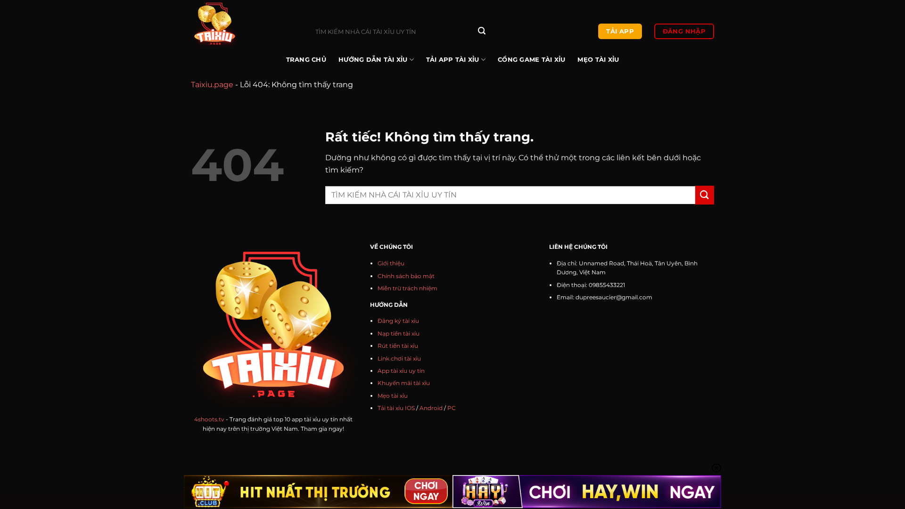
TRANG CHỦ (306, 59)
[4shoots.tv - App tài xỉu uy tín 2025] (243, 24)
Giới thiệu (391, 263)
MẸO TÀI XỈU (598, 59)
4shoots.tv (209, 419)
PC (451, 407)
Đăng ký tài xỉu (398, 320)
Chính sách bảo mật (406, 275)
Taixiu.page (212, 84)
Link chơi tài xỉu (399, 358)
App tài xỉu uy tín (401, 370)
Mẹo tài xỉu (393, 395)
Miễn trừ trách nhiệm (407, 288)
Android (431, 407)
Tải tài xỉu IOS (396, 407)
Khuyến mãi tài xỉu (404, 382)
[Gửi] (482, 32)
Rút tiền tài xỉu (398, 345)
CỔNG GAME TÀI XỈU (531, 59)
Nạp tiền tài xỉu (399, 333)
